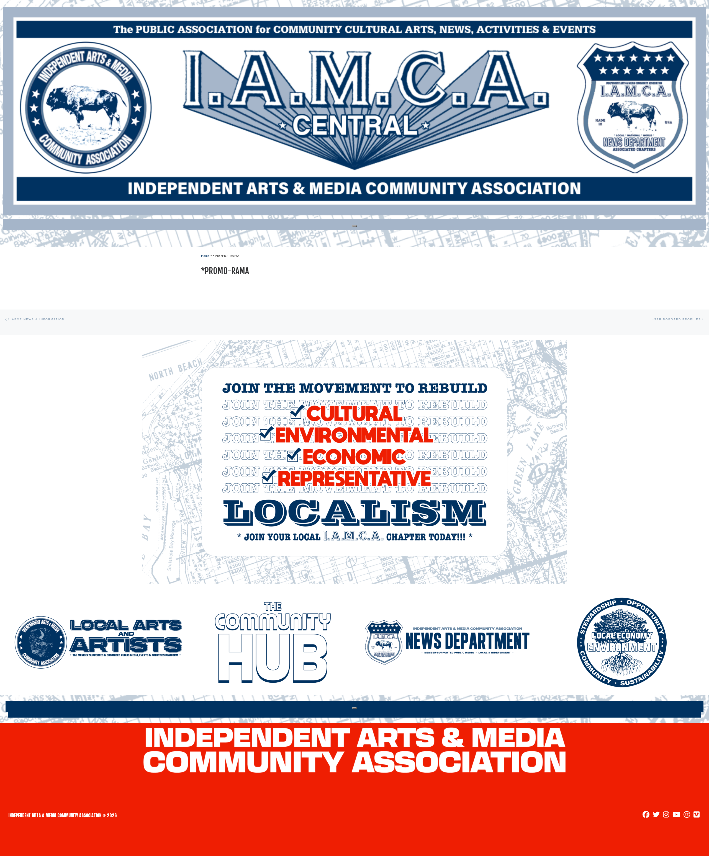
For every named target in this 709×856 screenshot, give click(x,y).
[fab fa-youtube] (676, 815)
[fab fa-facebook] (646, 815)
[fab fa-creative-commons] (687, 815)
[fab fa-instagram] (666, 815)
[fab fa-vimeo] (696, 815)
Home (205, 256)
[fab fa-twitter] (656, 815)
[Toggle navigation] (354, 226)
